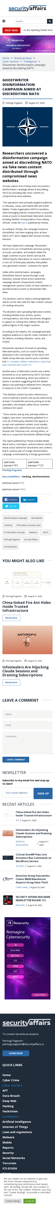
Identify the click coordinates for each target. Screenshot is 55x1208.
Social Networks (13, 1158)
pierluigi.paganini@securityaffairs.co (23, 1044)
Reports (7, 1147)
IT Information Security (14, 532)
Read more (11, 617)
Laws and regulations (17, 1132)
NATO (45, 532)
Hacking (8, 525)
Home (5, 58)
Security (20, 866)
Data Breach (11, 1096)
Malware (20, 905)
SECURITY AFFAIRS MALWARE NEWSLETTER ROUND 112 (33, 898)
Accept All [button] (29, 1201)
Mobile (7, 1142)
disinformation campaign (15, 518)
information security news (28, 525)
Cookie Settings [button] (13, 1201)
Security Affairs (31, 539)
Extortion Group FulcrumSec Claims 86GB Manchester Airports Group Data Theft (33, 879)
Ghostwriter (36, 518)
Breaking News (23, 58)
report (24, 222)
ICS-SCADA (9, 1168)
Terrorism (9, 1163)
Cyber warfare (10, 61)
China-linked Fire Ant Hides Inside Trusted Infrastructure (26, 606)
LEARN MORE (16, 1053)
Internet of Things (15, 1127)
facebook (12, 500)
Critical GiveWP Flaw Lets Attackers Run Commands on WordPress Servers (33, 858)
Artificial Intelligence (22, 843)
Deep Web (9, 1101)
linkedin (31, 500)
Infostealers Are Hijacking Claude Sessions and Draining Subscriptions (25, 671)
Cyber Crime (22, 887)
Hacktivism (10, 1111)
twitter (12, 506)
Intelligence (30, 61)
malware (33, 532)
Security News (10, 546)
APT (17, 820)
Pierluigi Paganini (14, 102)
